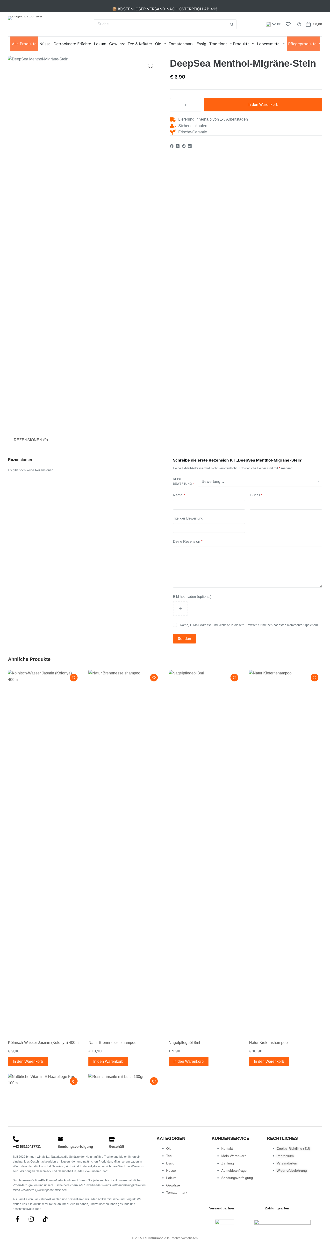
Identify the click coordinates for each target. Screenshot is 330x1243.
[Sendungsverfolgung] (60, 1139)
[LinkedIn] (190, 146)
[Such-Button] (232, 24)
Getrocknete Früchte (72, 43)
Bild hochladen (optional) (192, 596)
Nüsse (44, 43)
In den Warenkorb (263, 104)
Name (179, 495)
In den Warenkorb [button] (28, 1061)
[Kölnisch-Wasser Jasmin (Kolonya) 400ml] (44, 851)
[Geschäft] (112, 1139)
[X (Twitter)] (177, 146)
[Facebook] (171, 146)
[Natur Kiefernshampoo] (285, 851)
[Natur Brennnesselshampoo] (125, 851)
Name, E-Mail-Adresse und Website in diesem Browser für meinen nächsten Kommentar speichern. (249, 625)
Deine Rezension (187, 541)
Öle (158, 43)
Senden (184, 638)
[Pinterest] (184, 146)
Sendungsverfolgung (75, 1146)
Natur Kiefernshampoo (268, 1043)
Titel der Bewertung (188, 518)
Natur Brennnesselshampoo (112, 1043)
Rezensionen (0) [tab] (31, 440)
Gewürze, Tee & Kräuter (130, 43)
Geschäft (116, 1146)
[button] (273, 24)
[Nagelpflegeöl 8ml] (205, 851)
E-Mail (256, 495)
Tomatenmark (181, 43)
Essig (201, 43)
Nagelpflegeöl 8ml (184, 1043)
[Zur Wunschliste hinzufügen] (74, 677)
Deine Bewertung (183, 481)
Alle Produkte (24, 43)
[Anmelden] (299, 24)
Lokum (100, 43)
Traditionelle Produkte (229, 43)
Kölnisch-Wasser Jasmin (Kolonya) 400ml (43, 1043)
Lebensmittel (268, 43)
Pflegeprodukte (302, 43)
